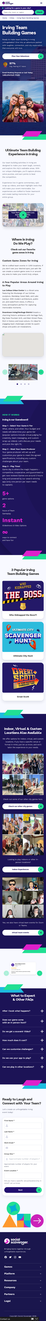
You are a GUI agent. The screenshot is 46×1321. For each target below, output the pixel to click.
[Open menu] (41, 3)
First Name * (9, 1121)
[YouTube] (19, 1257)
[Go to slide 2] (21, 384)
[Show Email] (32, 1319)
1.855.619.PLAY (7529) (11, 75)
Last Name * (9, 1132)
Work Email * (9, 1143)
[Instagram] (15, 1257)
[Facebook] (5, 1257)
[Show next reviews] (39, 973)
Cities (12, 18)
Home (4, 18)
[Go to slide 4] (28, 384)
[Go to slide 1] (17, 384)
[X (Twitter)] (10, 1257)
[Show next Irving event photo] (41, 372)
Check (39, 12)
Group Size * (9, 1154)
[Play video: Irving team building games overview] (23, 215)
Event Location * (11, 1171)
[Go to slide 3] (25, 384)
